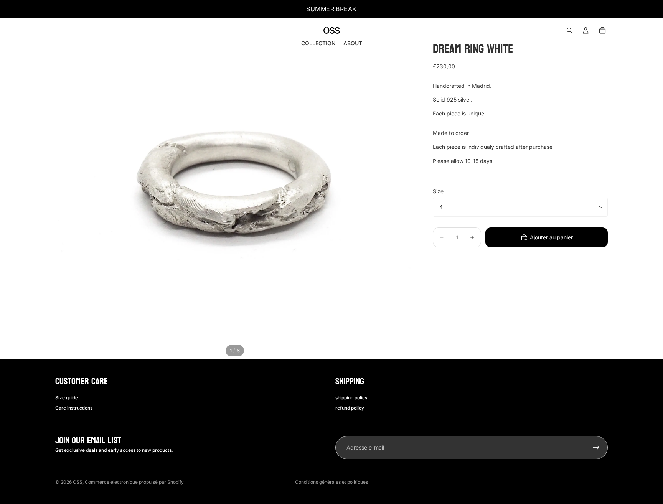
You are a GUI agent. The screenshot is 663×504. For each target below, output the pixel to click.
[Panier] (602, 30)
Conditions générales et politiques (331, 482)
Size (438, 191)
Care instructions (73, 408)
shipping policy (351, 397)
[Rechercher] (569, 30)
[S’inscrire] (596, 448)
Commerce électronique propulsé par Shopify (134, 482)
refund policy (349, 408)
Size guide (66, 397)
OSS (77, 482)
